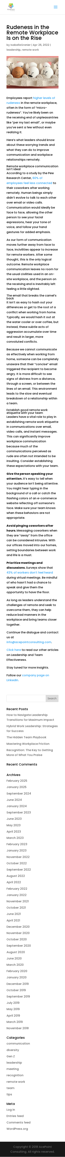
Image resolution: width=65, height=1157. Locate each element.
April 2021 (13, 920)
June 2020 (14, 958)
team (10, 1088)
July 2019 (13, 1003)
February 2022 (16, 889)
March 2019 (14, 1022)
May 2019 (13, 1009)
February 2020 (16, 971)
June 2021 (13, 914)
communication (18, 1043)
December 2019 (17, 984)
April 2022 (13, 882)
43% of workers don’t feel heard (29, 572)
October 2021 (16, 908)
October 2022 (16, 863)
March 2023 (15, 838)
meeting (12, 1069)
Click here (13, 650)
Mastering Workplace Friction (27, 744)
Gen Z (10, 1056)
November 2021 (17, 901)
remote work (30, 50)
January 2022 (16, 895)
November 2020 (18, 933)
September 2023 (18, 812)
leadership (13, 50)
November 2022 (18, 857)
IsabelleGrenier (20, 45)
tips (9, 1094)
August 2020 (15, 952)
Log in (10, 1110)
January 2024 (16, 806)
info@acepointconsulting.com (28, 642)
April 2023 (13, 831)
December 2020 (18, 927)
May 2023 (13, 825)
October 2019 (16, 990)
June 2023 (14, 819)
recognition (14, 1075)
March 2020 (15, 965)
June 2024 (14, 800)
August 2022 (15, 876)
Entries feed (15, 1116)
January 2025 (16, 787)
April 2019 (13, 1016)
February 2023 (16, 844)
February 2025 (16, 781)
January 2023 (16, 850)
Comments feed (18, 1122)
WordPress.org (17, 1129)
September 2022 (18, 870)
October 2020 (16, 939)
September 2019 (18, 996)
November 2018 (17, 1028)
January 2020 (16, 977)
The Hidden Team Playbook (26, 737)
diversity (12, 1050)
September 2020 (18, 946)
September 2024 (18, 793)
